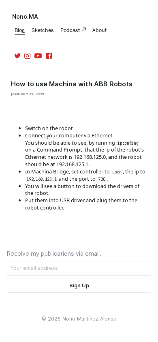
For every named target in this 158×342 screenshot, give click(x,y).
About (99, 30)
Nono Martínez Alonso (89, 319)
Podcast (70, 30)
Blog (20, 30)
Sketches (43, 30)
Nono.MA (25, 16)
